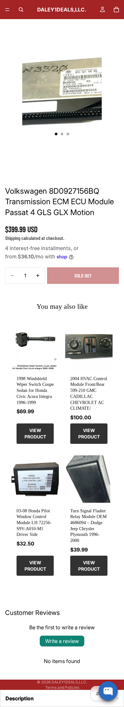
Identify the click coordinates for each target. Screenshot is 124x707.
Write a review (62, 641)
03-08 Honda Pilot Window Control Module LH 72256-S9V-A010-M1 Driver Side (34, 522)
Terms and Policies (62, 687)
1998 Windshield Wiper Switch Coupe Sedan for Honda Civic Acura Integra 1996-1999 (35, 390)
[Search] (21, 10)
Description (19, 698)
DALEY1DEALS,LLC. (69, 682)
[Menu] (7, 9)
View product (35, 433)
